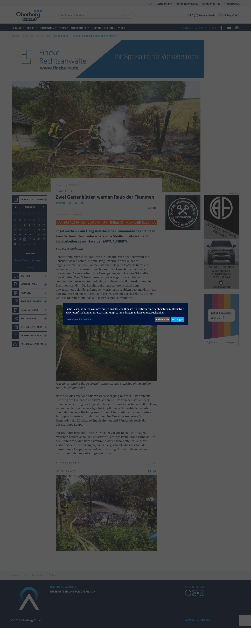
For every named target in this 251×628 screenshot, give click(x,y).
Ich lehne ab (162, 319)
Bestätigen (177, 319)
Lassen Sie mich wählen (78, 319)
